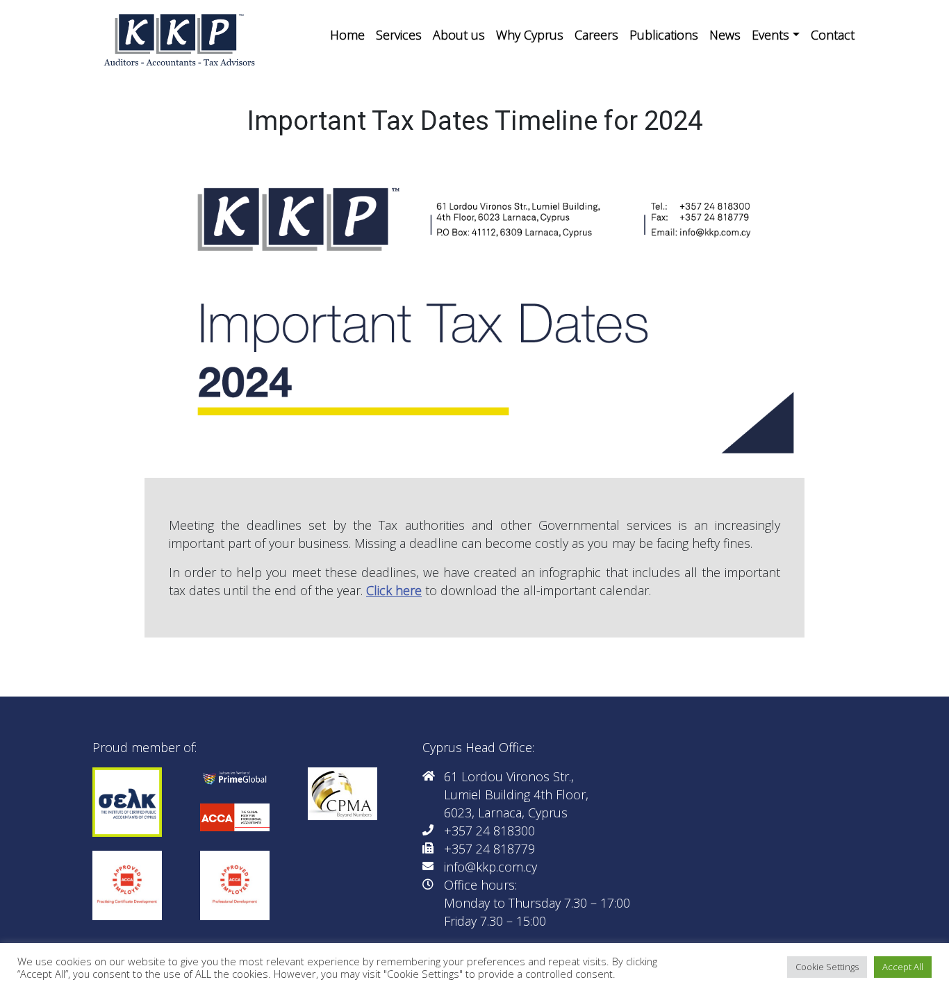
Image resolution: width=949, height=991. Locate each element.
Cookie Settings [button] (827, 966)
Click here (394, 590)
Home (347, 34)
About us (459, 34)
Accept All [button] (902, 966)
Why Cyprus (529, 34)
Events (770, 34)
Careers (596, 34)
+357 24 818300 (489, 830)
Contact (833, 34)
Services (399, 34)
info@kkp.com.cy (490, 866)
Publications (663, 34)
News (725, 34)
